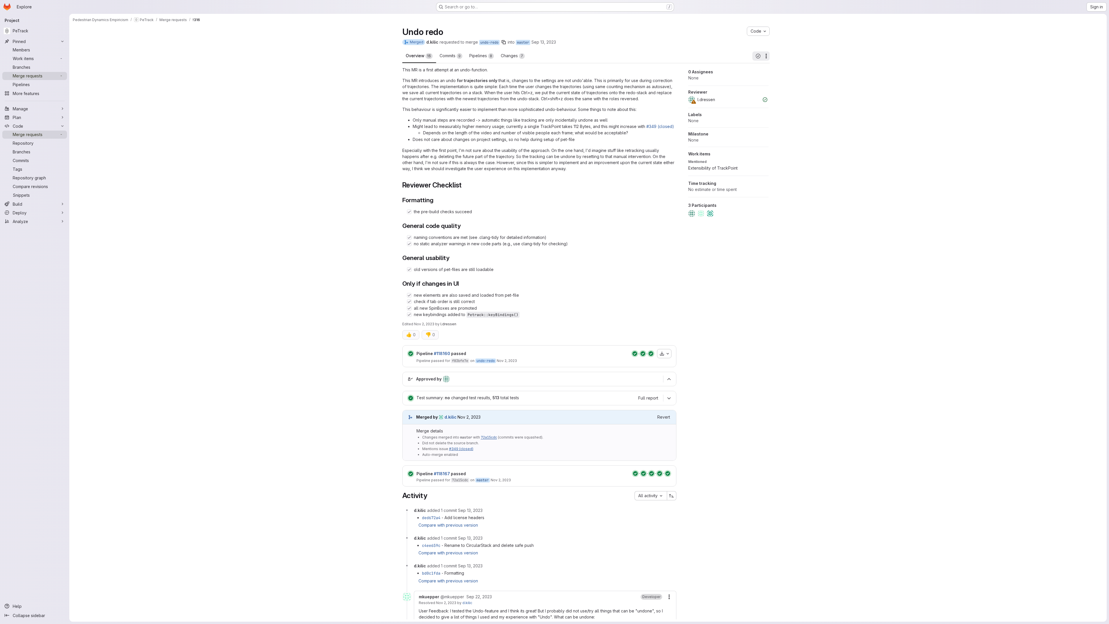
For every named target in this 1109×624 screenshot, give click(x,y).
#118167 (442, 473)
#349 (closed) (660, 126)
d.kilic (467, 603)
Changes (512, 55)
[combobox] (650, 495)
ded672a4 (431, 517)
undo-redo (489, 42)
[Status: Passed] (410, 353)
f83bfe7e (460, 361)
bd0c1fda (431, 573)
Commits (450, 55)
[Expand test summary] (669, 398)
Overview (418, 55)
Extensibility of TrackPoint (713, 168)
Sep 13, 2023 (543, 42)
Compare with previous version (448, 525)
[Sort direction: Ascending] (671, 495)
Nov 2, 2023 (424, 324)
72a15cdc (489, 437)
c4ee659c (431, 545)
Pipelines (480, 55)
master (523, 42)
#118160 (442, 353)
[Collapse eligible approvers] (669, 379)
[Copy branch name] (503, 42)
